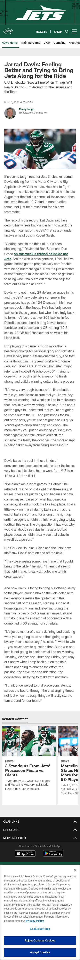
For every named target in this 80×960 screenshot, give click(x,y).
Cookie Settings (40, 928)
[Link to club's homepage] (8, 29)
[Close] (75, 870)
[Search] (67, 31)
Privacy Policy (35, 920)
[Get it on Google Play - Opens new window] (53, 855)
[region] (40, 912)
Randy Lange (26, 109)
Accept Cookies (40, 952)
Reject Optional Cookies (40, 940)
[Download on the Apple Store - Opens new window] (25, 853)
